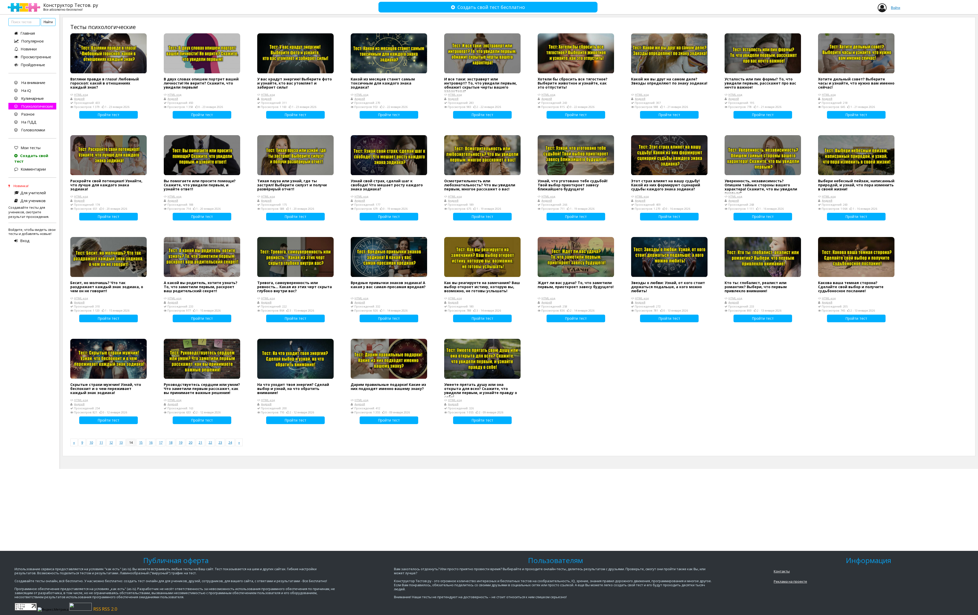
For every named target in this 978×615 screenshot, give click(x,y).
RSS (97, 609)
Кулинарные (32, 98)
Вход (25, 240)
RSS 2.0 (109, 609)
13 (121, 442)
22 (210, 442)
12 (111, 442)
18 (170, 442)
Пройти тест (108, 114)
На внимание (32, 82)
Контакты (782, 571)
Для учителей (33, 192)
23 (220, 442)
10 (91, 442)
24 (230, 442)
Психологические (36, 106)
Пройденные (33, 64)
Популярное (32, 41)
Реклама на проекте (790, 581)
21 (200, 442)
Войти (895, 8)
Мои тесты (30, 147)
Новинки (29, 48)
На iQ (25, 90)
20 (190, 442)
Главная (27, 33)
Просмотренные (36, 56)
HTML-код (81, 94)
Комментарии (33, 169)
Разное (27, 114)
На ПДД (28, 121)
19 (180, 442)
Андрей (79, 99)
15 (141, 442)
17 (160, 442)
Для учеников (33, 200)
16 (151, 442)
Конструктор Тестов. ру (70, 6)
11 (101, 442)
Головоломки (32, 129)
